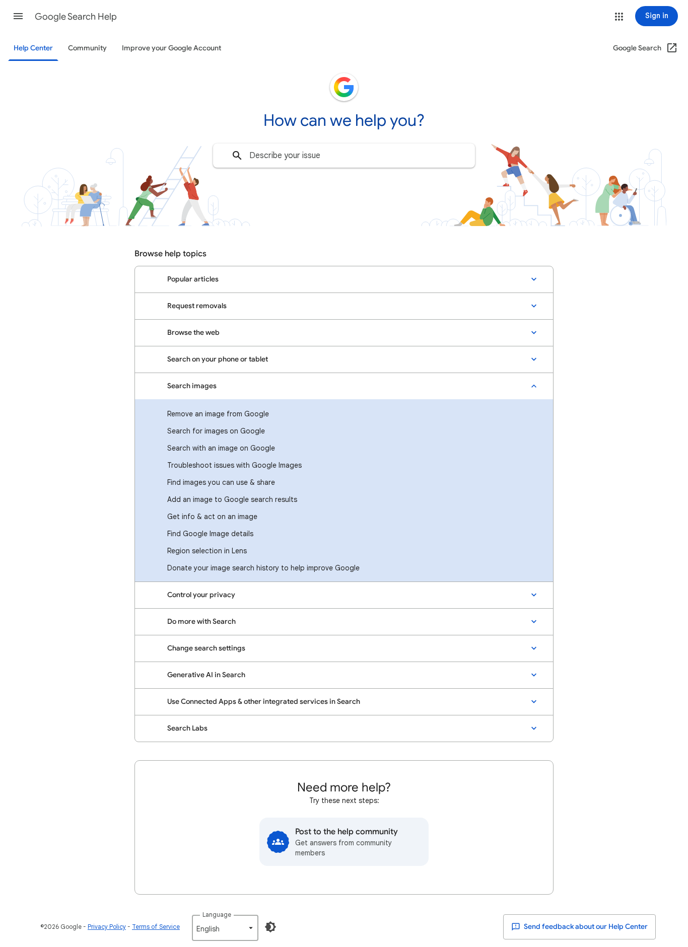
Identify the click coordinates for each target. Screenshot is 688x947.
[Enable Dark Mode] (270, 927)
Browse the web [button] (193, 332)
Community (87, 48)
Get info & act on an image (212, 516)
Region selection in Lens (207, 550)
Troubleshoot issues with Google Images (234, 465)
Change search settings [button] (206, 648)
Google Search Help (76, 16)
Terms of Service (156, 926)
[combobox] (344, 155)
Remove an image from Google (218, 413)
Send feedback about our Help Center (585, 926)
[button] (18, 16)
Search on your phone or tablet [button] (217, 359)
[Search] (237, 155)
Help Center (33, 48)
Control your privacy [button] (201, 595)
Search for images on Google (216, 430)
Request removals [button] (197, 306)
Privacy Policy (107, 926)
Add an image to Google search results (232, 499)
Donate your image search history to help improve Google (263, 567)
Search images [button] (192, 386)
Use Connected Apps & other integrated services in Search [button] (263, 701)
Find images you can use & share (221, 482)
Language (216, 914)
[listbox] (225, 928)
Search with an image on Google (221, 448)
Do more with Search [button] (201, 621)
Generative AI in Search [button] (206, 675)
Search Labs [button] (187, 728)
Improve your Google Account (171, 48)
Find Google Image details (210, 533)
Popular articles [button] (193, 279)
